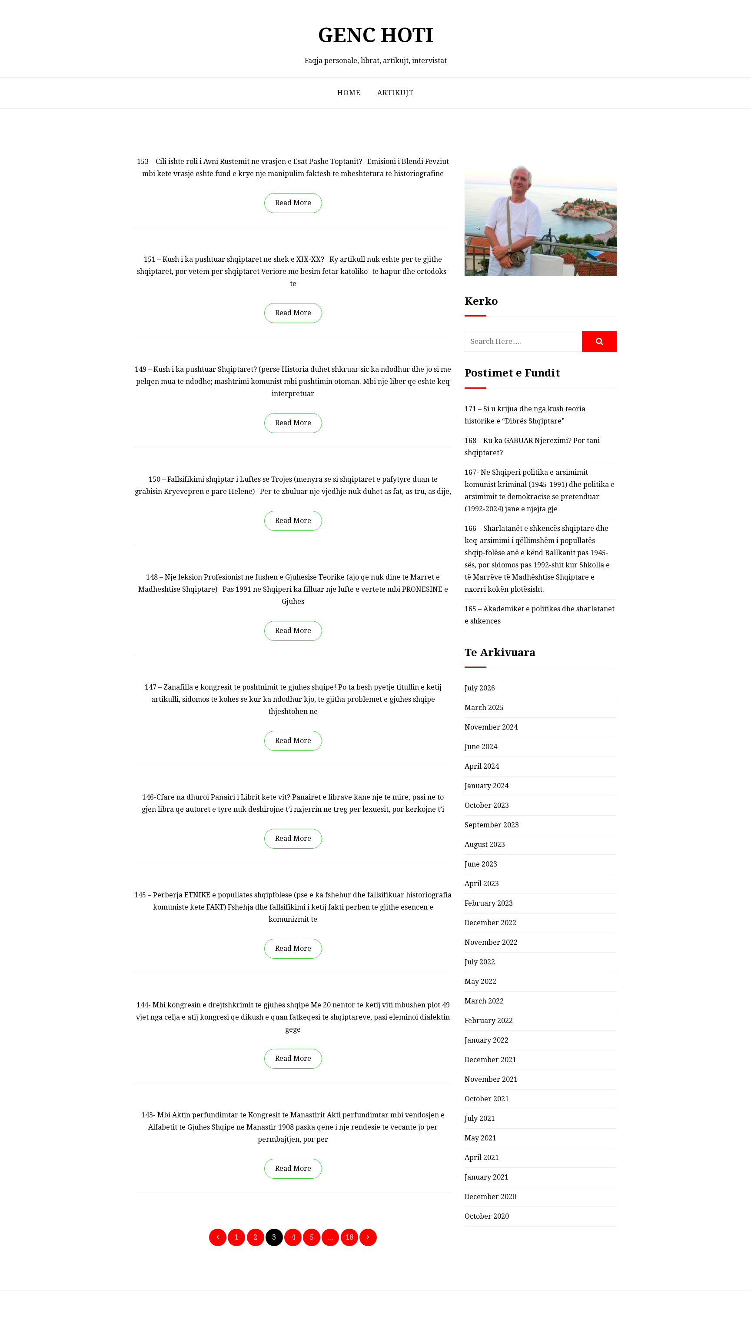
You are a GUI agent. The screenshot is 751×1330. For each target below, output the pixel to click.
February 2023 (489, 903)
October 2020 (487, 1216)
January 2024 (486, 786)
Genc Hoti (375, 35)
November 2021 (491, 1079)
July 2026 (480, 688)
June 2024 (481, 747)
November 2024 (491, 727)
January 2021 (486, 1177)
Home (349, 93)
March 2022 (484, 1001)
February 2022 (489, 1021)
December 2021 (490, 1060)
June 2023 (481, 864)
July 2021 (480, 1118)
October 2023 (487, 805)
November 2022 (491, 942)
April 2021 (482, 1157)
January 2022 (486, 1040)
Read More (293, 203)
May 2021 (480, 1138)
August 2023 (485, 844)
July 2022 (480, 962)
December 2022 (490, 923)
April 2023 (482, 884)
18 (349, 1237)
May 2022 (480, 981)
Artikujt (395, 93)
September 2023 (492, 825)
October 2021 (487, 1099)
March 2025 (484, 707)
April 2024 (482, 766)
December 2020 (490, 1197)
